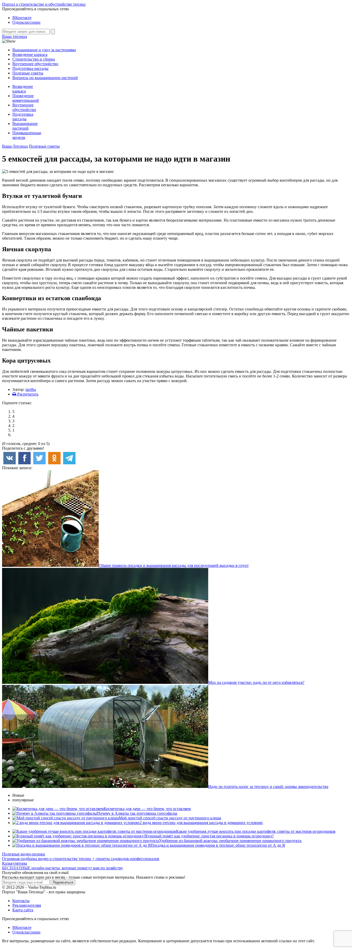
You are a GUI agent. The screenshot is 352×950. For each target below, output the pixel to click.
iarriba (31, 389)
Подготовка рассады (30, 68)
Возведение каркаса (29, 54)
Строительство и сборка (33, 59)
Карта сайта (22, 910)
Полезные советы (27, 73)
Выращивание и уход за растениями (44, 50)
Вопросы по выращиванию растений (45, 77)
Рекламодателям (26, 905)
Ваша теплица (14, 36)
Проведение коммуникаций (25, 98)
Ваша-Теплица (15, 146)
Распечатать (27, 394)
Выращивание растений (25, 125)
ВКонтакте (21, 17)
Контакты (21, 900)
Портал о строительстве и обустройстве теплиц (44, 4)
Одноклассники (26, 22)
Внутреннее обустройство (35, 64)
